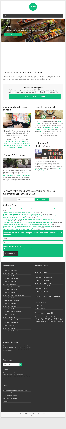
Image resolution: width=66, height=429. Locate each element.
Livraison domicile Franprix (10, 292)
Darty (36, 170)
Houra (14, 143)
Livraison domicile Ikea (41, 272)
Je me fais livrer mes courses (13, 34)
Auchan (14, 141)
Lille (61, 318)
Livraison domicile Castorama (43, 283)
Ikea (4, 175)
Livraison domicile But (41, 288)
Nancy (53, 320)
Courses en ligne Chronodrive (11, 300)
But (14, 175)
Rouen (47, 321)
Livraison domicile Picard (9, 306)
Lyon (36, 320)
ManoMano (26, 175)
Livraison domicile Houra (9, 303)
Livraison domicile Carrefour (10, 270)
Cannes (37, 318)
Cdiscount (58, 168)
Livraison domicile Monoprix (10, 278)
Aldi (24, 145)
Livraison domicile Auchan (10, 273)
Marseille (40, 320)
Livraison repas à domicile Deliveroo (12, 320)
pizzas (45, 127)
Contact (33, 415)
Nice (61, 320)
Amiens (47, 316)
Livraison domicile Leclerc (10, 281)
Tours (61, 321)
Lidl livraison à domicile (9, 284)
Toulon (51, 321)
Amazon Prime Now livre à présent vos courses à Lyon (18, 228)
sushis (49, 127)
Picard (18, 147)
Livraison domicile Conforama (43, 280)
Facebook (5, 401)
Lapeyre (18, 175)
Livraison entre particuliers (10, 395)
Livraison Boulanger (40, 308)
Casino (19, 141)
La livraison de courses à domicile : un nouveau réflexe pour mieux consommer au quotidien (29, 209)
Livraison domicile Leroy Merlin (43, 277)
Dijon (52, 318)
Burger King (40, 129)
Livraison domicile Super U (10, 289)
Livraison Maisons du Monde (42, 286)
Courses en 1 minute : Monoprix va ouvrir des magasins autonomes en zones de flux (27, 222)
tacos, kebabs (48, 129)
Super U (14, 145)
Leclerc (6, 143)
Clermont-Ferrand (45, 318)
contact (13, 373)
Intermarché (20, 143)
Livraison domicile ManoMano (43, 275)
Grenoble (56, 318)
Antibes (51, 316)
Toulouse (56, 321)
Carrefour (8, 141)
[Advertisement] (33, 55)
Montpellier (47, 320)
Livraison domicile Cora (9, 309)
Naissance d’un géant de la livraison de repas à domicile (19, 229)
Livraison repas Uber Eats (9, 314)
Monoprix (25, 141)
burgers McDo (56, 127)
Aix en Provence (39, 316)
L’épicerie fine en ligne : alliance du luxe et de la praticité (19, 212)
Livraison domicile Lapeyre (42, 291)
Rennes (43, 321)
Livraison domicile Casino (10, 276)
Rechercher (42, 199)
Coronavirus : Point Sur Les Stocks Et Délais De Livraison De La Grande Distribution (27, 226)
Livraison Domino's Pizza (9, 325)
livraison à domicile (8, 347)
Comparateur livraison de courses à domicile (15, 390)
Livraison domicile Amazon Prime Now (13, 295)
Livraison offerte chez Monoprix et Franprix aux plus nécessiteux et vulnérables (26, 224)
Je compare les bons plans (35, 96)
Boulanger (42, 170)
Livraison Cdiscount (40, 302)
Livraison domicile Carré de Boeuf (12, 311)
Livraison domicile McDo (9, 328)
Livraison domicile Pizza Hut (10, 322)
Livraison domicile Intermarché (11, 287)
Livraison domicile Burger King (11, 331)
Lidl (10, 143)
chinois (42, 131)
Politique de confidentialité (10, 398)
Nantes (57, 320)
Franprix (20, 145)
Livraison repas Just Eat (9, 317)
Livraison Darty (39, 305)
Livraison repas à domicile (10, 393)
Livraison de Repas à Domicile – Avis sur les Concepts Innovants (21, 214)
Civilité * (5, 246)
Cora (22, 147)
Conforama (9, 175)
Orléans (38, 321)
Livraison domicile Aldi (9, 298)
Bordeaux (57, 316)
